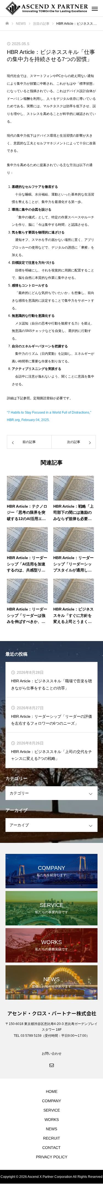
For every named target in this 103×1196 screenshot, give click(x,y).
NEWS (51, 1129)
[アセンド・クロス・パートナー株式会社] (46, 8)
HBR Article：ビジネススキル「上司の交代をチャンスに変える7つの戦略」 (51, 755)
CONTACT (51, 1147)
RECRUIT (51, 1138)
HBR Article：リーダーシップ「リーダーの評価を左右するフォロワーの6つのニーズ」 (51, 719)
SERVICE (51, 1110)
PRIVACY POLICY (51, 1157)
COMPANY (51, 1101)
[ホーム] (7, 23)
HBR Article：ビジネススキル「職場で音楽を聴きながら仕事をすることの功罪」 (51, 684)
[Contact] (51, 1065)
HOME (51, 1091)
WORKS (51, 1119)
